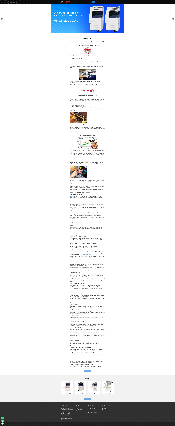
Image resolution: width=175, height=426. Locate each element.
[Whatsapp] (2, 421)
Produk (104, 2)
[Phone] (2, 418)
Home (93, 2)
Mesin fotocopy (72, 196)
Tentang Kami (98, 2)
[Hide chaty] (2, 423)
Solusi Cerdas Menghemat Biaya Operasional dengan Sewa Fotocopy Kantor (66, 418)
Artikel (108, 2)
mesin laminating (84, 254)
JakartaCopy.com (87, 424)
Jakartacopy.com (73, 322)
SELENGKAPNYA (87, 371)
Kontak (112, 2)
